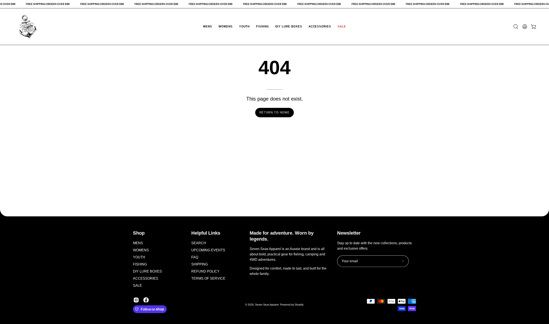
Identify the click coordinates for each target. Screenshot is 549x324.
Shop (139, 233)
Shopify (299, 304)
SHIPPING (199, 264)
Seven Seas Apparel (267, 304)
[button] (207, 26)
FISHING (140, 264)
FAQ (194, 257)
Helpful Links (205, 233)
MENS (138, 243)
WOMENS (141, 250)
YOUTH (139, 257)
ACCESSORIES (145, 278)
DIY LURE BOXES (147, 271)
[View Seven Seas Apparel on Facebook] (146, 300)
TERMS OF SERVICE (208, 278)
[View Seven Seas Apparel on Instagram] (136, 300)
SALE (137, 285)
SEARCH (198, 243)
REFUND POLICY (205, 271)
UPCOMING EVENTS (208, 250)
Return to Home (274, 112)
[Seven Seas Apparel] (28, 27)
